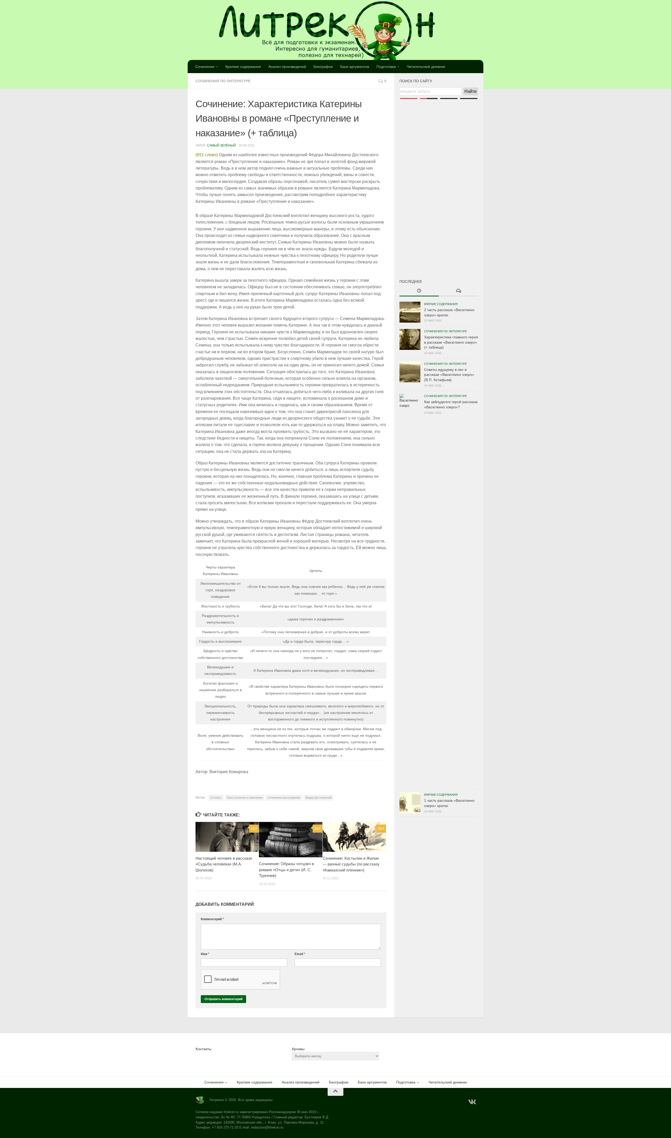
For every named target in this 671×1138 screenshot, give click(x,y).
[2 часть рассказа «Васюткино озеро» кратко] (409, 312)
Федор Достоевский (318, 797)
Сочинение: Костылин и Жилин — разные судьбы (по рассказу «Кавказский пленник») (351, 864)
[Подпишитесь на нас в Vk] (471, 1102)
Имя (205, 954)
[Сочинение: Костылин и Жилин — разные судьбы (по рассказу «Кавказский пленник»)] (354, 837)
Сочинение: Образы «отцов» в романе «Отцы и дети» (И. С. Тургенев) (286, 869)
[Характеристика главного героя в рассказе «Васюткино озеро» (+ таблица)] (409, 339)
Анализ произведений (287, 66)
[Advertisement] (438, 180)
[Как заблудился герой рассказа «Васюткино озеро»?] (409, 590)
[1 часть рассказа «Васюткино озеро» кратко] (409, 802)
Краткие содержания (243, 66)
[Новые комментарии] (458, 291)
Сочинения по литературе (223, 81)
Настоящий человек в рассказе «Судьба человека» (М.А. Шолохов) (224, 864)
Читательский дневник (426, 66)
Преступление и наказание (245, 797)
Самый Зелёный (221, 145)
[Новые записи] (419, 291)
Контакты (203, 1049)
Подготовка (386, 66)
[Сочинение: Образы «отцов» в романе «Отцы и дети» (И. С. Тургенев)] (290, 839)
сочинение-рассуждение (284, 797)
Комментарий (212, 919)
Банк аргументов (354, 66)
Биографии (323, 66)
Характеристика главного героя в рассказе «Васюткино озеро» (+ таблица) (451, 342)
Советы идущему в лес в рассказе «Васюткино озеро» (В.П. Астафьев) (449, 374)
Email (300, 954)
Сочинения (204, 66)
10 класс (216, 797)
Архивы (298, 1049)
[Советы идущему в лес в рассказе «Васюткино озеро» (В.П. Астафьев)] (409, 371)
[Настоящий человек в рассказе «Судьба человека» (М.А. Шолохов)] (227, 837)
